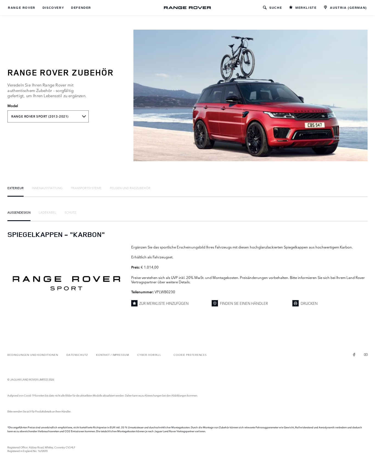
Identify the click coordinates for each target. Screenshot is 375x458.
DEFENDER (81, 7)
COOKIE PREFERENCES (190, 354)
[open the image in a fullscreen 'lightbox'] (66, 283)
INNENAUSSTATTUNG (47, 188)
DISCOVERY (53, 7)
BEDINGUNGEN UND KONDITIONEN (32, 354)
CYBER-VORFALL (149, 354)
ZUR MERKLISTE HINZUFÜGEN (164, 303)
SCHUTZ (70, 212)
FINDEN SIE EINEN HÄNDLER (244, 303)
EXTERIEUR (15, 188)
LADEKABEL (47, 212)
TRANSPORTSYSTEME (86, 188)
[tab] (15, 188)
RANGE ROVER (21, 7)
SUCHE (275, 7)
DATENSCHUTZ (77, 354)
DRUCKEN (309, 303)
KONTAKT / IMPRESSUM (112, 354)
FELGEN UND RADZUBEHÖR (130, 188)
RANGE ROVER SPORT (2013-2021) (40, 116)
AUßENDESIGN (18, 212)
